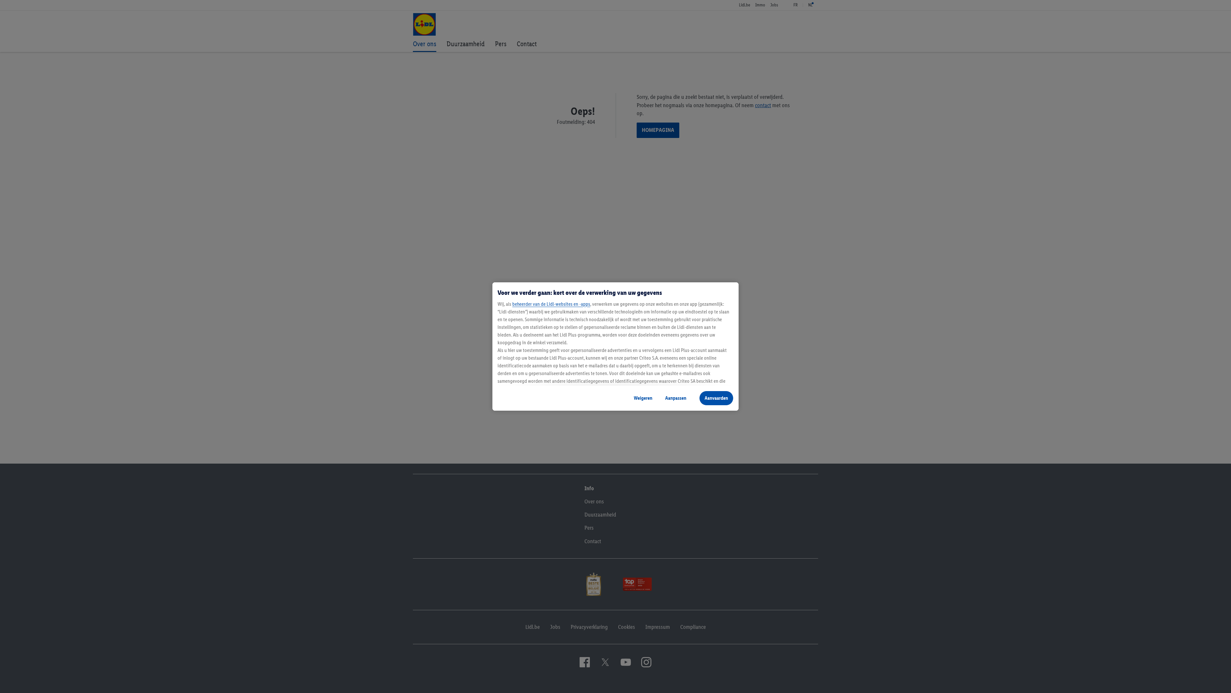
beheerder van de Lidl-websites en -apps (551, 304)
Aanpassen (675, 398)
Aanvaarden (716, 398)
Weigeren (643, 398)
